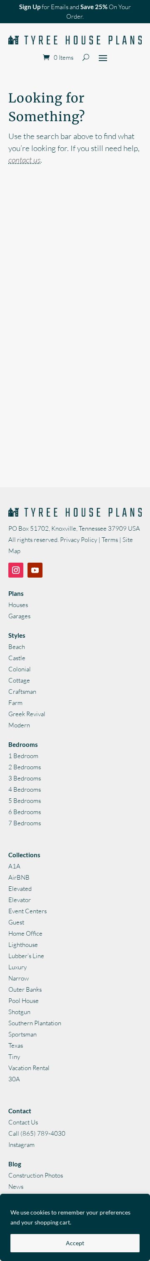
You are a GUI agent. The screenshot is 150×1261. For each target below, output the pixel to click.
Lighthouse (23, 945)
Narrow (18, 978)
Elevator (19, 900)
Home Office (25, 933)
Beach (16, 647)
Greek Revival (26, 714)
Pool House (23, 1001)
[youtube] (35, 570)
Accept (75, 1242)
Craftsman (22, 691)
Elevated (20, 889)
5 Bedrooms (24, 801)
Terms (110, 540)
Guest (16, 922)
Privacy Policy (78, 540)
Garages (19, 616)
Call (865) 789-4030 (36, 1133)
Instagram (21, 1145)
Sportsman (22, 1034)
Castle (16, 658)
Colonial (19, 669)
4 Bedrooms (24, 789)
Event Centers (27, 911)
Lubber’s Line (26, 956)
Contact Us (23, 1122)
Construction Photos (35, 1175)
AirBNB (19, 877)
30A (14, 1079)
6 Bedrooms (24, 812)
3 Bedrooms (24, 778)
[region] (75, 1227)
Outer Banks (25, 989)
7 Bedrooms (24, 823)
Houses (18, 605)
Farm (15, 703)
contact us (24, 160)
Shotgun (19, 1012)
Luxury (17, 967)
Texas (15, 1045)
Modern (19, 725)
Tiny (14, 1057)
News (15, 1186)
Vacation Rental (29, 1068)
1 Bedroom (23, 756)
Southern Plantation (34, 1023)
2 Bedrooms (24, 767)
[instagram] (15, 570)
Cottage (19, 680)
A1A (14, 866)
